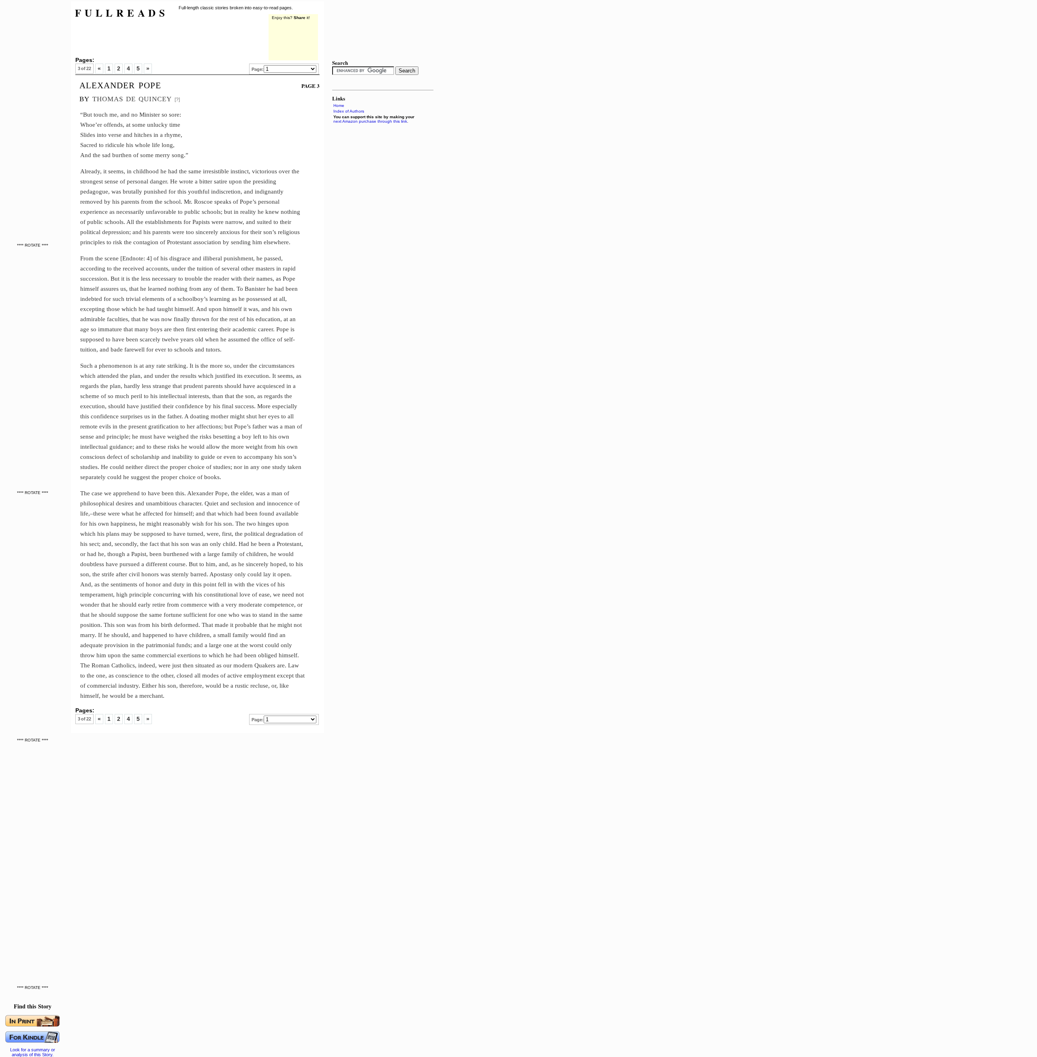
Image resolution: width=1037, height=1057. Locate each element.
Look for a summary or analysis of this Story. (32, 1052)
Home (338, 105)
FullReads (122, 12)
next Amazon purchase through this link (370, 121)
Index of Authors (348, 111)
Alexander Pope (120, 84)
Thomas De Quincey (132, 97)
